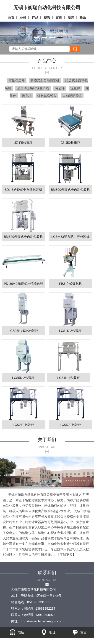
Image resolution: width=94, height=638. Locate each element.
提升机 (26, 96)
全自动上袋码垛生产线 (33, 88)
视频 (47, 17)
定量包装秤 (17, 80)
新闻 (71, 17)
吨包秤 (60, 88)
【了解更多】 (66, 554)
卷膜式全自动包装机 (45, 80)
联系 (83, 17)
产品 (35, 17)
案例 (59, 17)
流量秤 (75, 88)
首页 (11, 17)
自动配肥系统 (72, 96)
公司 (23, 17)
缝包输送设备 (47, 96)
